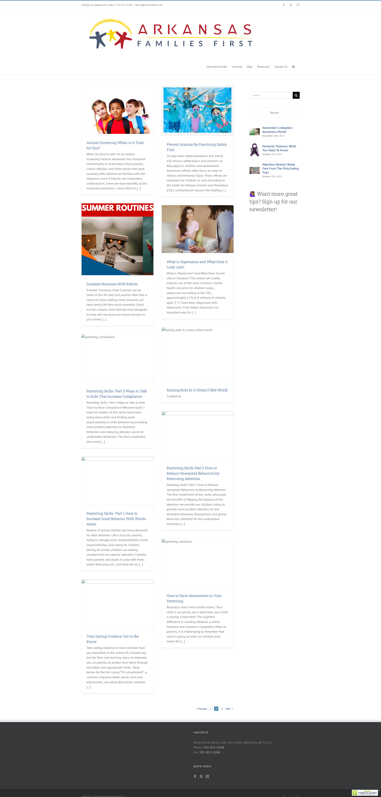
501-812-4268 (214, 747)
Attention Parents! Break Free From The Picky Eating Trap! (280, 168)
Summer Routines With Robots (112, 284)
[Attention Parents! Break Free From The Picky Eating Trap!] (254, 169)
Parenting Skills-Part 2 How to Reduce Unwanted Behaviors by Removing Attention (193, 473)
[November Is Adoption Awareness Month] (254, 131)
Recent (274, 112)
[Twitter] (201, 776)
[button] (293, 66)
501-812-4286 (210, 752)
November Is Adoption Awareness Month (277, 130)
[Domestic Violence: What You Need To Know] (254, 145)
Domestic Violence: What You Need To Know (279, 148)
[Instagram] (207, 776)
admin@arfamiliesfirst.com (149, 4)
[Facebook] (195, 776)
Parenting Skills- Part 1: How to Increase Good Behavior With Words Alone (116, 518)
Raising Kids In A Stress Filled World (197, 390)
